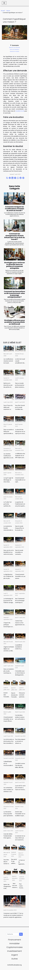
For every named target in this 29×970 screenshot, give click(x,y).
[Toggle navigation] (4, 3)
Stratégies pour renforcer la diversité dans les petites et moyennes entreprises (14, 265)
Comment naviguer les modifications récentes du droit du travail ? (14, 209)
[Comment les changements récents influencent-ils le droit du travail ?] (14, 225)
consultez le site (19, 111)
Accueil (3, 11)
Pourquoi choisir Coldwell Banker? (9, 755)
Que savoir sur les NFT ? (13, 904)
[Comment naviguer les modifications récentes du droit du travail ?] (14, 198)
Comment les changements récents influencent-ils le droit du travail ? (14, 236)
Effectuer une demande (14, 47)
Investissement (14, 951)
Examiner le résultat (14, 51)
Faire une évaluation (14, 49)
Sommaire (15, 45)
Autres (8, 11)
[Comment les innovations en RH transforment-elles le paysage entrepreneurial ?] (14, 283)
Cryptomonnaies (14, 947)
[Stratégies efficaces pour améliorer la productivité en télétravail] (14, 312)
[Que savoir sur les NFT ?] (14, 901)
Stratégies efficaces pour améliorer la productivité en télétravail (14, 322)
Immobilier (14, 943)
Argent (14, 955)
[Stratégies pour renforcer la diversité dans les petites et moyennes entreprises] (14, 254)
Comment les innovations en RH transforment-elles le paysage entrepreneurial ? (14, 294)
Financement (14, 939)
